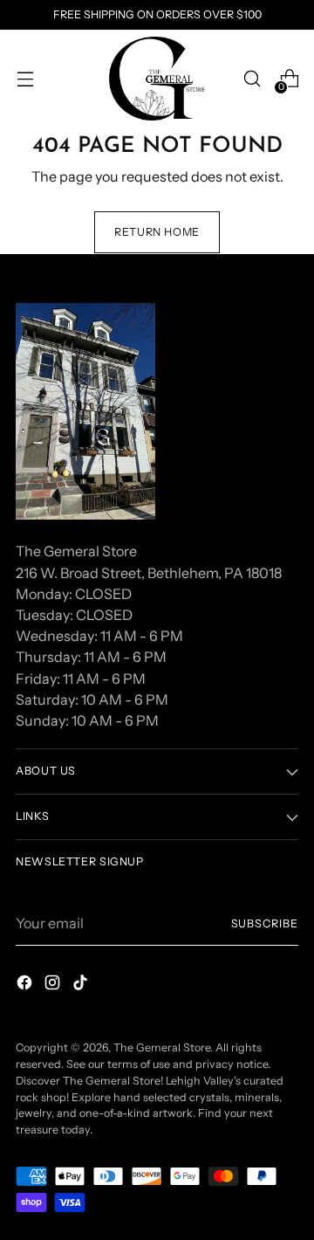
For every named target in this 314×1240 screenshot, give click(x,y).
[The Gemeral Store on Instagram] (54, 985)
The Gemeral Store (161, 1047)
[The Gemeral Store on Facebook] (26, 985)
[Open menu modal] (25, 79)
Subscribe (264, 923)
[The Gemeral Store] (157, 79)
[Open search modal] (252, 79)
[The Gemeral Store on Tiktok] (82, 985)
